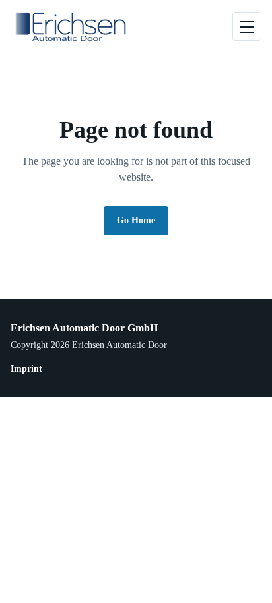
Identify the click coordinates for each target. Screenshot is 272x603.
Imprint (26, 369)
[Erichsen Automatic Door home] (69, 26)
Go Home (136, 220)
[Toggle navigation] (246, 26)
